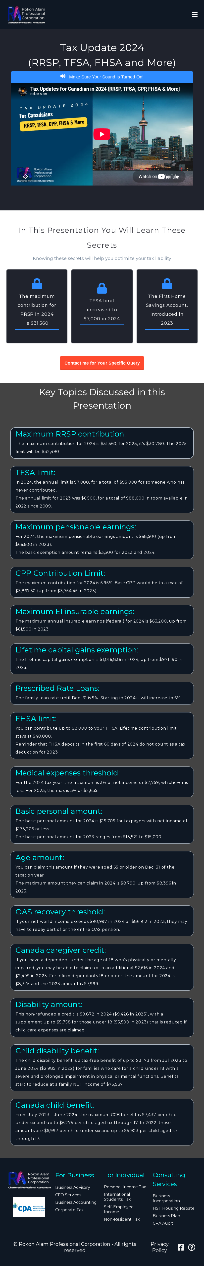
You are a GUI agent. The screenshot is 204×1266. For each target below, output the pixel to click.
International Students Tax (117, 1197)
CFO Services (68, 1195)
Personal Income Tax (125, 1187)
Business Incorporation (166, 1198)
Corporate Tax (69, 1209)
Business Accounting (76, 1202)
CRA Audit (163, 1223)
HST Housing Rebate (174, 1208)
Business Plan (166, 1215)
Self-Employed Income (119, 1209)
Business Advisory (72, 1187)
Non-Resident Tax (122, 1219)
